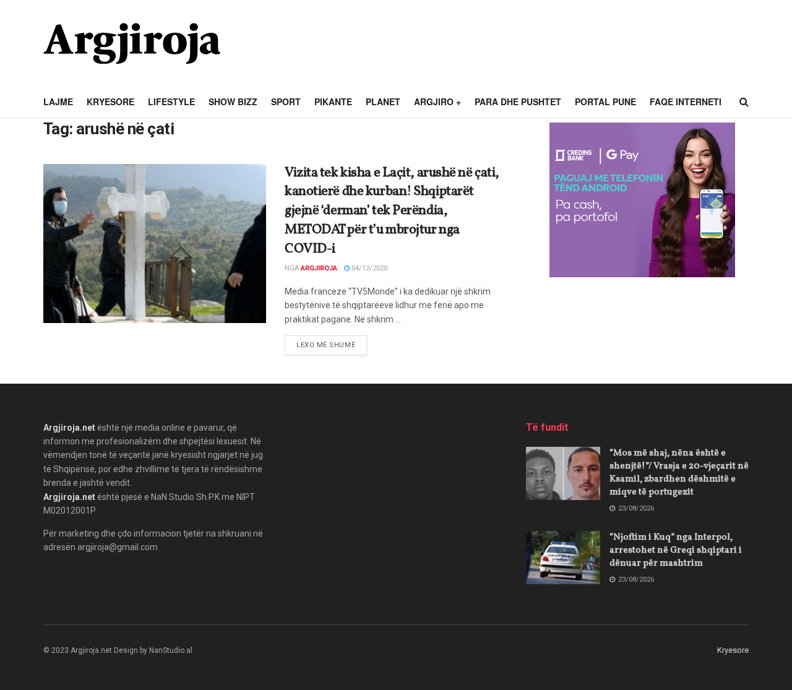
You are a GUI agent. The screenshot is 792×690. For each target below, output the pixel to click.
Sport (286, 101)
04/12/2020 (368, 268)
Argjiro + (437, 101)
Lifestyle (171, 101)
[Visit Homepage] (131, 43)
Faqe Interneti (685, 101)
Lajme (58, 101)
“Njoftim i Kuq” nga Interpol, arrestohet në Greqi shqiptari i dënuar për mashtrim (675, 550)
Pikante (333, 101)
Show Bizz (233, 101)
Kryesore (110, 101)
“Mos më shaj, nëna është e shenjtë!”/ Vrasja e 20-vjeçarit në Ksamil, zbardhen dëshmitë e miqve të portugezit (679, 473)
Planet (383, 101)
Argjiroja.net (69, 428)
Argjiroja (319, 268)
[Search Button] (744, 102)
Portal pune (605, 101)
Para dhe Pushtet (518, 101)
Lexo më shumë (331, 344)
